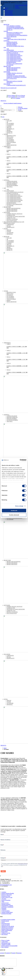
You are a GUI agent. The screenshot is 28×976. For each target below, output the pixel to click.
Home (5, 748)
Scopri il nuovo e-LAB (6, 897)
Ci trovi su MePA (5, 911)
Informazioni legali (5, 943)
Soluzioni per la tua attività (7, 926)
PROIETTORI (7, 560)
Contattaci (3, 892)
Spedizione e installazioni (7, 906)
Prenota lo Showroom (6, 894)
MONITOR (6, 236)
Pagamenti (3, 908)
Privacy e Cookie (5, 940)
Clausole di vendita (5, 944)
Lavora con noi (5, 902)
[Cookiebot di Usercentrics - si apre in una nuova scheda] (20, 460)
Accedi (14, 87)
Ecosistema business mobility (8, 919)
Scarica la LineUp (5, 925)
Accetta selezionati (14, 515)
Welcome (3, 87)
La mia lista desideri (22, 108)
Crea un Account (9, 87)
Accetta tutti (14, 510)
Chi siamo (3, 898)
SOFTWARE (7, 605)
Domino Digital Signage (7, 929)
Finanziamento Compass (7, 905)
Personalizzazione (5, 923)
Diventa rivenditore (8, 103)
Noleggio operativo (5, 904)
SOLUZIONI (7, 654)
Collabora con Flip (5, 933)
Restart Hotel (4, 931)
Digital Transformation (6, 930)
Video (2, 901)
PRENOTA (3, 100)
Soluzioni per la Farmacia (7, 927)
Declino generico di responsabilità (9, 945)
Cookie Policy (4, 941)
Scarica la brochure (5, 900)
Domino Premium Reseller (21, 5)
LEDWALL (6, 414)
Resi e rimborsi (4, 947)
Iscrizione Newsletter (6, 913)
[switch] (24, 490)
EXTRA (6, 699)
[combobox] (7, 110)
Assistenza (17, 7)
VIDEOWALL (7, 342)
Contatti (17, 6)
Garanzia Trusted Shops (7, 912)
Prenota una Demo (5, 896)
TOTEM (6, 291)
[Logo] (2, 116)
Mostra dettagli (19, 506)
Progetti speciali (5, 921)
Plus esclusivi (4, 934)
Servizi (3, 922)
